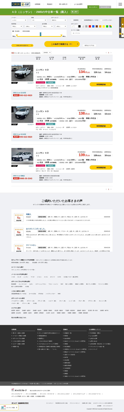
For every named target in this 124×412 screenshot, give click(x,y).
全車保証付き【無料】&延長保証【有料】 (50, 346)
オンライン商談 (10, 407)
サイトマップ (93, 349)
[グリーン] (107, 26)
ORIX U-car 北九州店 (19, 92)
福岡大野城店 (67, 365)
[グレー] (86, 26)
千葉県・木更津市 (70, 310)
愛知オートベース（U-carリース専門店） (75, 352)
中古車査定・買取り (95, 333)
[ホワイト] (76, 26)
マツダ (32, 277)
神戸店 (66, 357)
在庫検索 (37, 4)
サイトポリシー (49, 403)
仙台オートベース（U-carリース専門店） (75, 341)
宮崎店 (30, 166)
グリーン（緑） (26, 303)
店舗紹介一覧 (67, 333)
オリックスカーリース (94, 394)
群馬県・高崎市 (48, 310)
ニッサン (26, 277)
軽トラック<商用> (91, 284)
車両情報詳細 (101, 84)
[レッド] (89, 26)
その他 (27, 286)
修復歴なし (41, 338)
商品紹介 (49, 4)
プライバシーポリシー (75, 403)
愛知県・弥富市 (81, 310)
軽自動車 (13, 284)
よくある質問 (78, 4)
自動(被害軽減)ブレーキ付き (18, 293)
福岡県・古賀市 (27, 313)
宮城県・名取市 (26, 310)
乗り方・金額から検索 (19, 333)
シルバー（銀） (53, 301)
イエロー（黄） (15, 303)
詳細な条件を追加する (22, 45)
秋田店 (66, 335)
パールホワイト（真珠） (17, 301)
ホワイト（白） (31, 301)
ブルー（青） (82, 301)
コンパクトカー (23, 284)
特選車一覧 (16, 346)
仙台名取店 (67, 338)
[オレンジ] (100, 26)
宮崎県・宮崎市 (61, 313)
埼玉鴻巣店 (67, 346)
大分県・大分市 (50, 313)
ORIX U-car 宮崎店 (19, 176)
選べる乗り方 (63, 4)
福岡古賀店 (67, 362)
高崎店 (66, 344)
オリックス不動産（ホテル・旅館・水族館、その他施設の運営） (29, 396)
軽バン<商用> (69, 284)
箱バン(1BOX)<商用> (17, 286)
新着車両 (76, 20)
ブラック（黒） (42, 301)
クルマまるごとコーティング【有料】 (49, 344)
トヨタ (13, 277)
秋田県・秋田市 (15, 310)
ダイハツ (52, 277)
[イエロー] (103, 26)
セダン (31, 284)
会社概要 (99, 405)
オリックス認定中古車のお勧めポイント (49, 333)
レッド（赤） (72, 301)
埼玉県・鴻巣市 (59, 310)
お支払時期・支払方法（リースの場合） (100, 344)
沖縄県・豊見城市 (83, 313)
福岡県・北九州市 (16, 313)
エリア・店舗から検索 (19, 344)
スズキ (59, 277)
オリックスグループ (17, 394)
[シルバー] (82, 26)
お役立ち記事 (93, 338)
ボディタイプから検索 (19, 338)
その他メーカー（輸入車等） (71, 277)
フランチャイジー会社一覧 (97, 346)
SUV (62, 284)
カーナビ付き (32, 293)
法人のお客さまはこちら (18, 317)
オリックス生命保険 (31, 394)
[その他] (110, 26)
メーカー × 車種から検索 (19, 335)
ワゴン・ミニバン (53, 284)
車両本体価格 (26, 31)
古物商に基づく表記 (86, 403)
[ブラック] (79, 26)
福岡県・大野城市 (39, 313)
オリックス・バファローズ (47, 394)
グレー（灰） (62, 301)
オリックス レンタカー (64, 394)
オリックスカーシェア (79, 394)
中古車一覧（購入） (35, 383)
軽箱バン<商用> (79, 284)
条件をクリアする (89, 45)
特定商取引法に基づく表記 (62, 403)
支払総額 (17, 31)
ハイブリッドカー (107, 20)
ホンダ (19, 277)
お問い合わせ (93, 341)
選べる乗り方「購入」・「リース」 (48, 349)
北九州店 (30, 83)
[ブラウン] (96, 26)
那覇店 (66, 373)
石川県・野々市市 (93, 310)
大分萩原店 (67, 368)
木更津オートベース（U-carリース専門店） (75, 349)
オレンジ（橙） (103, 301)
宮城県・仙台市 (37, 310)
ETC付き (41, 293)
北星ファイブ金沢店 (69, 354)
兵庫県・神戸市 (104, 310)
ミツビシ (39, 277)
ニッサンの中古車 (47, 383)
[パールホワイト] (72, 26)
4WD (59, 293)
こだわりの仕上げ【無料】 (46, 341)
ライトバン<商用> (103, 284)
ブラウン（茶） (92, 301)
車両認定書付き (43, 335)
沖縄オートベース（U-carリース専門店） (75, 376)
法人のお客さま (105, 7)
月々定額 (122, 32)
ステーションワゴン (41, 284)
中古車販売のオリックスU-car (19, 383)
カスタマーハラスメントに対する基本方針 (102, 403)
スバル (46, 277)
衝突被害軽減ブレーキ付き (91, 20)
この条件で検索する (62, 44)
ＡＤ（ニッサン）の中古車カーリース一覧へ (23, 269)
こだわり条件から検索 (19, 341)
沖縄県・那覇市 (72, 313)
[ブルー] (93, 26)
